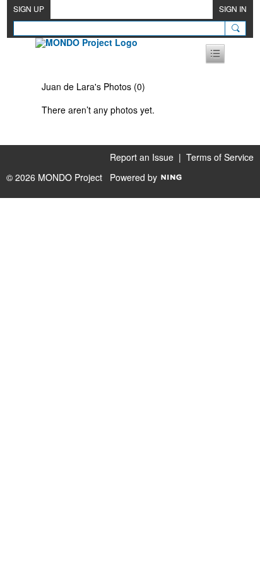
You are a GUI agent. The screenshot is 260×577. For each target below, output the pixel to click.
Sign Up (28, 8)
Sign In (233, 8)
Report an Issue (142, 157)
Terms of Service (220, 157)
